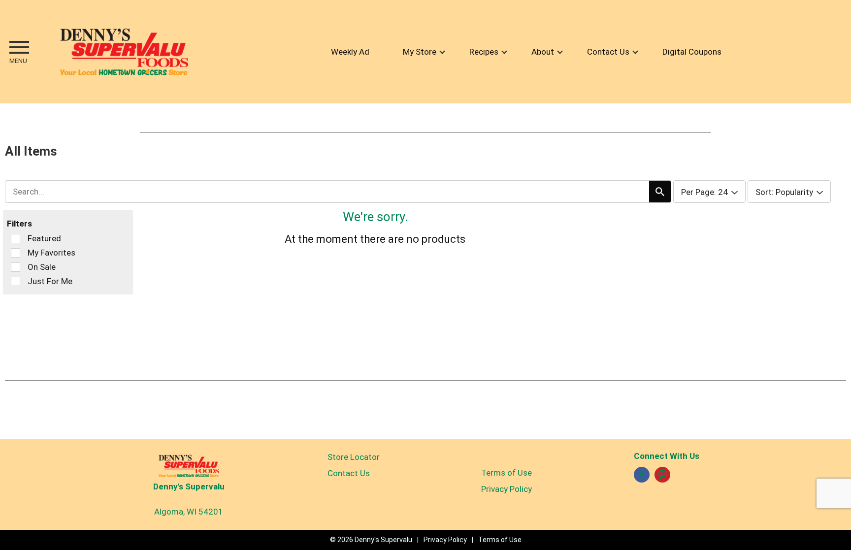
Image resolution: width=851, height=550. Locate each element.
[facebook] (642, 478)
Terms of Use (506, 473)
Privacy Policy (506, 489)
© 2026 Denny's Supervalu (371, 540)
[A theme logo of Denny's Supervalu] (123, 52)
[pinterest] (662, 478)
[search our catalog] (660, 191)
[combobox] (338, 191)
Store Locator (353, 457)
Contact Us (348, 473)
